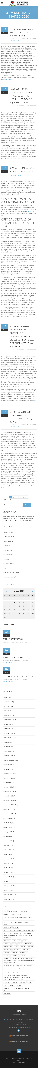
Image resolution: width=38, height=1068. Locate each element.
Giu (6, 635)
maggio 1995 (8, 886)
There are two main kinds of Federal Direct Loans (21, 32)
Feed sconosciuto (20, 1036)
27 (24, 613)
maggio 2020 (8, 778)
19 (19, 610)
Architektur (7, 541)
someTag (6, 982)
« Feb (5, 591)
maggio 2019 (8, 832)
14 (28, 606)
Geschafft (7, 943)
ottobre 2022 (8, 715)
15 (32, 606)
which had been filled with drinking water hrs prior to (17, 989)
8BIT (5, 911)
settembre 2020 (9, 760)
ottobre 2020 (8, 755)
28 (28, 613)
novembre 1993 (9, 895)
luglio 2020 (7, 769)
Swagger (23, 982)
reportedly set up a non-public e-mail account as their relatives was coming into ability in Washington (18, 968)
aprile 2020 (7, 782)
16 (5, 29)
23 (5, 613)
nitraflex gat (31, 211)
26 (19, 613)
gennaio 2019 (8, 845)
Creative (7, 550)
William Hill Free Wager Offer (18, 676)
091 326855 (20, 1022)
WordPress (7, 993)
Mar (5, 33)
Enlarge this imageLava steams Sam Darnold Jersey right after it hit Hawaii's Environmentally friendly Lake (18, 935)
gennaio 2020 (8, 796)
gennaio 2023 (8, 702)
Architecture (8, 536)
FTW (19, 940)
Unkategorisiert (9, 577)
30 (5, 617)
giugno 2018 (8, 854)
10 (9, 606)
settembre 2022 (9, 720)
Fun (24, 940)
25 (14, 613)
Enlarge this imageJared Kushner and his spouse (18, 930)
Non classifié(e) (9, 563)
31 (9, 617)
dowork (15, 927)
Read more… (9, 79)
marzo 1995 (7, 890)
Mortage (30, 946)
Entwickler (7, 940)
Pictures (6, 955)
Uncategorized (31, 38)
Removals (14, 955)
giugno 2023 (8, 697)
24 (9, 613)
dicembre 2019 (9, 800)
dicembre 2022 (9, 706)
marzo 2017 (8, 859)
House (20, 943)
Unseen (19, 985)
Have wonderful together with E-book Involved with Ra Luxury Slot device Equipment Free (23, 96)
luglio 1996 (7, 872)
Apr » (32, 591)
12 (19, 606)
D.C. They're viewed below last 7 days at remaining (16, 923)
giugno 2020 (8, 773)
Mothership (7, 949)
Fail (14, 940)
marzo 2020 (8, 787)
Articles (6, 914)
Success (14, 982)
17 (9, 610)
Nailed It (14, 952)
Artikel (13, 914)
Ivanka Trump (8, 946)
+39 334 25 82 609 (20, 1024)
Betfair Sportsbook (13, 639)
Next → (25, 497)
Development (8, 554)
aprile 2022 (7, 729)
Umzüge (11, 985)
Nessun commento (15, 40)
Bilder (19, 914)
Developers (7, 927)
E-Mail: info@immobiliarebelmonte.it (20, 1027)
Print (5, 568)
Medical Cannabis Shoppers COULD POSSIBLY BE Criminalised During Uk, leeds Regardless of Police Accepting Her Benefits (22, 336)
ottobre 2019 (8, 809)
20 (24, 610)
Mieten (23, 946)
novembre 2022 (9, 711)
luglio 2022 (7, 724)
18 (14, 610)
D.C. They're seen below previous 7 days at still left (18, 918)
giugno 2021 (8, 751)
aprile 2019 (7, 836)
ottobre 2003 (8, 863)
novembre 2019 (9, 805)
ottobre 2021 (8, 742)
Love (16, 946)
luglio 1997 (7, 868)
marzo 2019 (8, 841)
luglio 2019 (7, 823)
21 (28, 610)
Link (5, 559)
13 (23, 606)
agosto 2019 (8, 818)
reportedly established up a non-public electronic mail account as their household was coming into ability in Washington (19, 961)
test (5, 985)
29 (33, 613)
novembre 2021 (9, 737)
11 (20, 497)
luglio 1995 (7, 881)
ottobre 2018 (8, 850)
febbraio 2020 (8, 791)
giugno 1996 (8, 877)
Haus (14, 943)
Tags (29, 982)
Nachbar (6, 952)
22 (33, 610)
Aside (6, 545)
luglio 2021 (7, 746)
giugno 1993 (8, 899)
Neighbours (23, 952)
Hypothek (28, 943)
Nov (6, 654)
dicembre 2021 (9, 733)
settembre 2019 (9, 814)
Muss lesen (16, 949)
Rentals (23, 955)
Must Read (26, 949)
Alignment (7, 532)
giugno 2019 (8, 827)
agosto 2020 (8, 764)
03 (6, 632)
